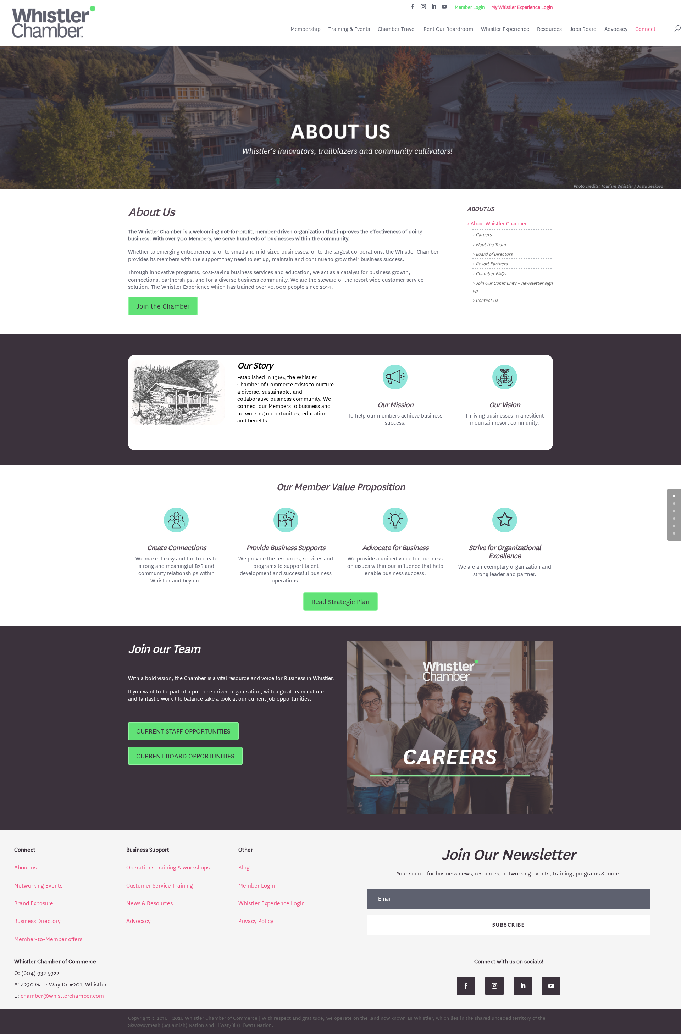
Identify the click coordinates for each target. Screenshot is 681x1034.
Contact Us (487, 299)
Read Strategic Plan (340, 601)
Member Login (470, 7)
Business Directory (37, 920)
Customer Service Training (160, 884)
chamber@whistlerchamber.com (62, 995)
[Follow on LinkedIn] (523, 986)
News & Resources (149, 902)
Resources (549, 29)
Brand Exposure (33, 902)
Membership (305, 29)
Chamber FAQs (491, 273)
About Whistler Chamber (499, 223)
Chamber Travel (397, 29)
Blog (244, 866)
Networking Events (38, 884)
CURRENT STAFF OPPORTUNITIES (183, 730)
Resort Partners (492, 263)
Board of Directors (494, 253)
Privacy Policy (255, 920)
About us (25, 866)
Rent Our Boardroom (448, 29)
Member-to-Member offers (48, 938)
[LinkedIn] (434, 8)
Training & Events (349, 29)
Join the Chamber (163, 305)
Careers (484, 234)
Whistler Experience (505, 29)
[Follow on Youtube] (551, 986)
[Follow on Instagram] (494, 986)
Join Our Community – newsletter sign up (512, 286)
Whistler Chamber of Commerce (221, 1018)
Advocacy (615, 29)
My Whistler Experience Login (522, 7)
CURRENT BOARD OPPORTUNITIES (185, 755)
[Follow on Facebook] (466, 986)
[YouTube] (444, 8)
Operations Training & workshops (168, 866)
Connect (645, 29)
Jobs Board (583, 29)
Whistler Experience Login (271, 902)
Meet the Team (491, 244)
